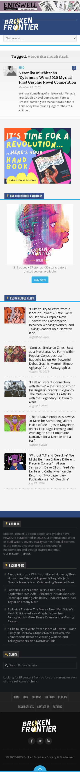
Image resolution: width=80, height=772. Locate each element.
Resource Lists (26, 707)
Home (16, 697)
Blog (21, 68)
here (34, 681)
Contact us (43, 707)
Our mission (11, 554)
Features (49, 697)
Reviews (62, 697)
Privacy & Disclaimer (60, 757)
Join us (26, 554)
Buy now (40, 280)
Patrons (57, 707)
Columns (36, 697)
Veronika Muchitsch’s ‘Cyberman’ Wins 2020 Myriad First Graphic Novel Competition (47, 77)
